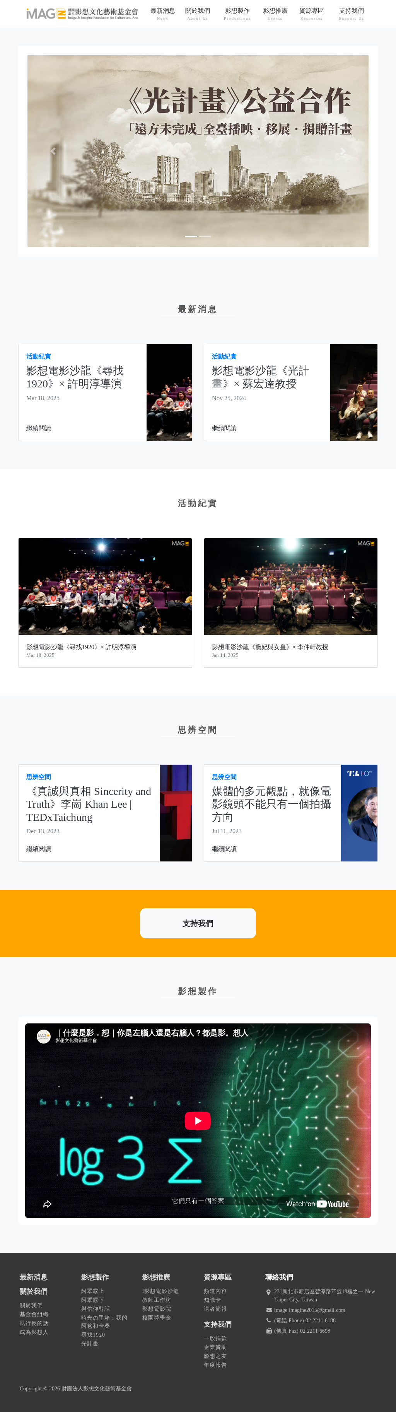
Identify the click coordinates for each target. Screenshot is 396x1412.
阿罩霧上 (92, 1291)
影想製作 (95, 1277)
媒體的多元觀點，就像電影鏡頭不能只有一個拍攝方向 (271, 804)
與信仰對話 (95, 1309)
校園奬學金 (156, 1318)
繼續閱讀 (38, 428)
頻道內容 (215, 1291)
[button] (53, 151)
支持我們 (198, 923)
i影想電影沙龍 (160, 1291)
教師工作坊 (156, 1300)
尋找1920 (93, 1335)
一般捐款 (215, 1338)
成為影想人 (34, 1332)
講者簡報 (215, 1309)
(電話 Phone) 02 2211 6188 (305, 1320)
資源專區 (218, 1277)
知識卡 (212, 1300)
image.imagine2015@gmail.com (309, 1310)
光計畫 (90, 1344)
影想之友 (215, 1356)
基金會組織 (34, 1314)
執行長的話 (34, 1323)
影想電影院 (156, 1309)
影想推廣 (156, 1277)
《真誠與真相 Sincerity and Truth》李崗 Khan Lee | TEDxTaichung (88, 804)
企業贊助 (215, 1347)
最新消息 (34, 1277)
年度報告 (215, 1365)
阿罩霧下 (92, 1300)
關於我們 (34, 1291)
